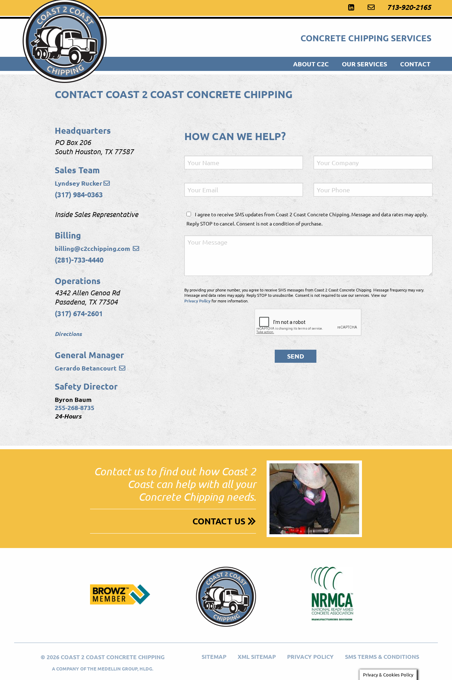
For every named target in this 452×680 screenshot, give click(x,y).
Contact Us (220, 521)
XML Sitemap (257, 656)
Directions (68, 333)
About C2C (311, 64)
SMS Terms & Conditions (382, 656)
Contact (415, 64)
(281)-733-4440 (79, 259)
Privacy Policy (197, 300)
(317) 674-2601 (79, 313)
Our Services (364, 64)
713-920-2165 (409, 7)
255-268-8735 (74, 407)
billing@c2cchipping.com (93, 248)
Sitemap (214, 656)
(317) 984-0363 (79, 194)
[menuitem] (311, 64)
